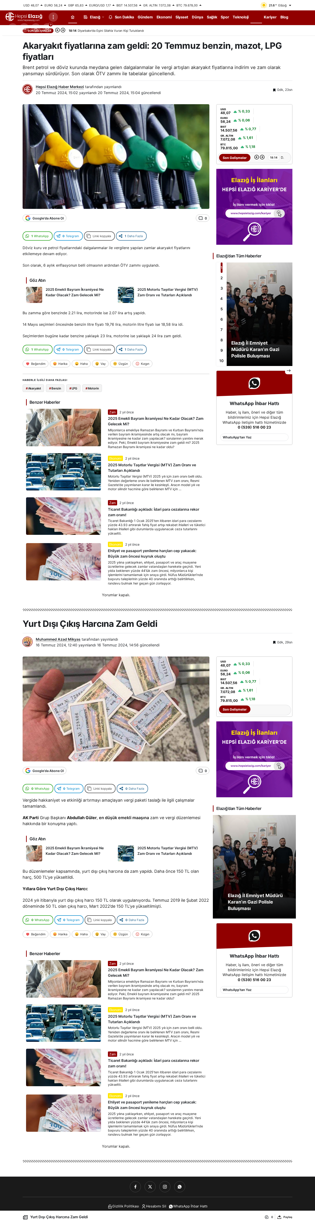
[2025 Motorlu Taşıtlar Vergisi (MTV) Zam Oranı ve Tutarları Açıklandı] (162, 295)
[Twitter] (150, 1186)
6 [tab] (221, 319)
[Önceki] (57, 30)
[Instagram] (164, 1186)
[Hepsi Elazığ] (24, 16)
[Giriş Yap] (35, 27)
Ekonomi (115, 458)
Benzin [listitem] (55, 388)
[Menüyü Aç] (53, 17)
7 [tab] (221, 329)
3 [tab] (221, 288)
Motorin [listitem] (92, 388)
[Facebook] (135, 1186)
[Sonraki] (63, 30)
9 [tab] (221, 350)
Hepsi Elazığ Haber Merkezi (60, 86)
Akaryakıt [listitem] (33, 388)
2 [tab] (221, 278)
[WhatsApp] (179, 1186)
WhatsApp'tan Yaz (237, 437)
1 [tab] (222, 267)
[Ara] (12, 27)
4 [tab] (221, 298)
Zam (112, 412)
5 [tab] (221, 309)
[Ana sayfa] (73, 17)
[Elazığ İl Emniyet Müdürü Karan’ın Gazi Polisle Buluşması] (254, 314)
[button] (24, 27)
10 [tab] (221, 360)
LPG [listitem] (73, 388)
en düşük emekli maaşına (124, 817)
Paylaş (287, 1217)
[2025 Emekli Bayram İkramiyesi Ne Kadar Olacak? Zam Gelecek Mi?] (70, 295)
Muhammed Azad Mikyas (58, 639)
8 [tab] (221, 340)
